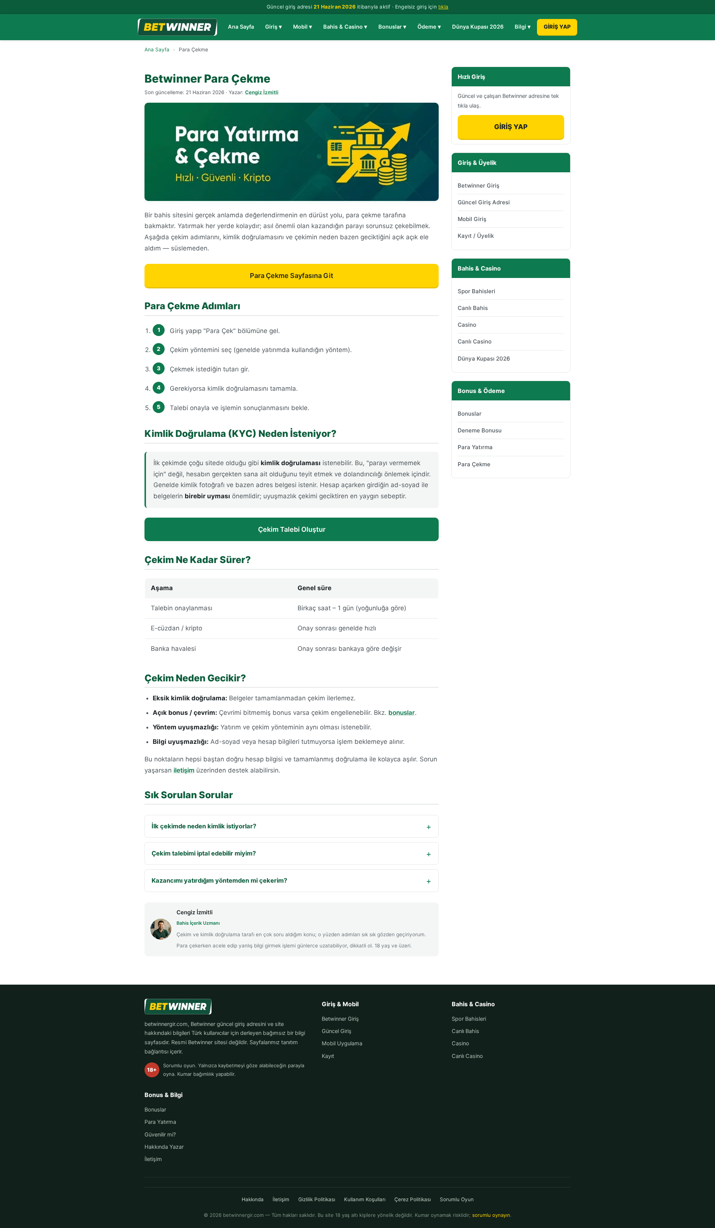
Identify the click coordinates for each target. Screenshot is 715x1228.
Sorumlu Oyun (457, 1199)
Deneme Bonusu (480, 430)
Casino (467, 324)
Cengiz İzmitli (262, 92)
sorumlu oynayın (491, 1215)
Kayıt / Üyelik (476, 235)
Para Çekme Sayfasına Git (291, 275)
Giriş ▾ (273, 26)
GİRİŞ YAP (557, 26)
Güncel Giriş (337, 1031)
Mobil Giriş (472, 219)
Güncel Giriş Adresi (484, 202)
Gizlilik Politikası (316, 1199)
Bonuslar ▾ (392, 26)
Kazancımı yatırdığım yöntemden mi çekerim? (219, 880)
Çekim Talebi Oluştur (291, 529)
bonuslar (401, 712)
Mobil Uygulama (342, 1043)
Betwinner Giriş (478, 185)
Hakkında (156, 1147)
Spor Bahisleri (476, 291)
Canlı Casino (475, 341)
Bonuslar (470, 413)
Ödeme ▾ (429, 26)
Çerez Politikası (412, 1199)
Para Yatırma (475, 447)
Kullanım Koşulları (364, 1199)
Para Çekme (474, 464)
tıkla (443, 7)
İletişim (153, 1159)
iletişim (184, 770)
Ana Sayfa (241, 26)
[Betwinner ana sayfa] (177, 27)
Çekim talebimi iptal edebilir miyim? (204, 853)
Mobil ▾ (302, 26)
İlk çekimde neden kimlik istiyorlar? (204, 826)
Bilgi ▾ (523, 26)
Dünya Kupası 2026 (477, 26)
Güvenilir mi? (160, 1134)
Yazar (176, 1147)
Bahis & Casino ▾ (345, 26)
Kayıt (328, 1056)
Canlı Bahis (473, 307)
